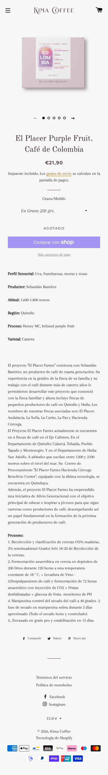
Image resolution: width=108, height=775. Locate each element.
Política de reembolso (54, 685)
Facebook (56, 696)
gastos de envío (59, 173)
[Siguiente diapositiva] (73, 118)
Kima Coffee (60, 731)
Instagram (57, 704)
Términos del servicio (54, 677)
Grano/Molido (54, 198)
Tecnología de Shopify (54, 737)
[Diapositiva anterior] (35, 118)
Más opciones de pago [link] (54, 254)
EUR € (52, 718)
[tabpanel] (54, 63)
